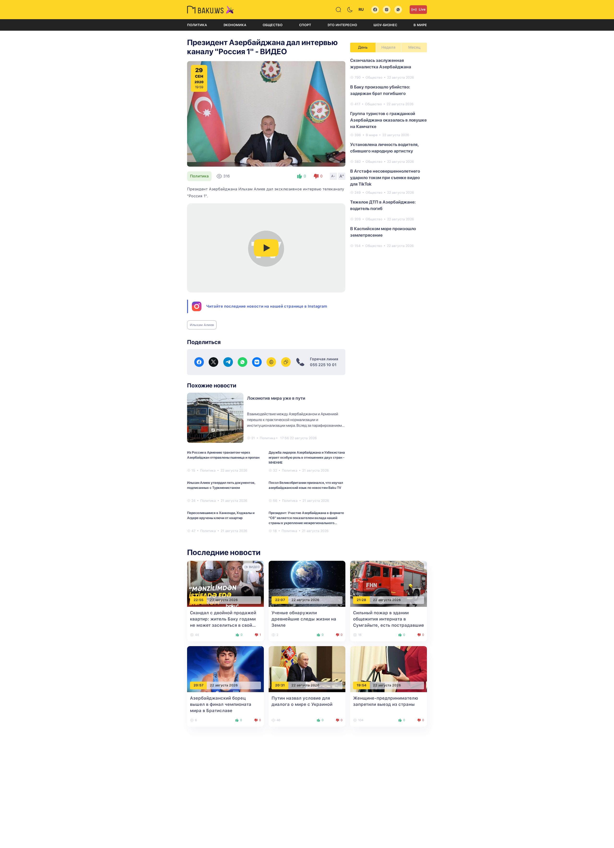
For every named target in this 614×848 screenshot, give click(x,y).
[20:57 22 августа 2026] (225, 669)
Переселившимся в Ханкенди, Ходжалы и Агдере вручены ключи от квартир (220, 515)
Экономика (234, 25)
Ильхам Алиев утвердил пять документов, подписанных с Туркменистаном (221, 485)
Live (422, 9)
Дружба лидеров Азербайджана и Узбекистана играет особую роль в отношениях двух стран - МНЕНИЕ (307, 457)
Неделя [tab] (388, 47)
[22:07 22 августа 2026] (307, 583)
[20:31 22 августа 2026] (307, 669)
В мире (420, 25)
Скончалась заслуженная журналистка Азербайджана (380, 63)
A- (333, 176)
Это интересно (342, 25)
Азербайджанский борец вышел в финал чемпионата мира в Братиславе (220, 704)
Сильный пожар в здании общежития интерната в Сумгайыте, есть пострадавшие (388, 619)
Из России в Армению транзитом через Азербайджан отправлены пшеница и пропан (223, 454)
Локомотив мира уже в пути (276, 398)
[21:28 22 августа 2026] (388, 583)
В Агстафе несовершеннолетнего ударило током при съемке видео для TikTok (385, 178)
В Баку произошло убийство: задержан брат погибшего (380, 90)
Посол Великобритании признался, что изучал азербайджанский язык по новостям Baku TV (306, 485)
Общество (273, 25)
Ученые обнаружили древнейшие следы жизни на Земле (304, 619)
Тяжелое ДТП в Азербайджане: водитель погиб (383, 205)
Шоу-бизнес (385, 25)
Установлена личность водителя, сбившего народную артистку (384, 147)
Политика (197, 25)
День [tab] (363, 47)
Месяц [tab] (414, 47)
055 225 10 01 (323, 365)
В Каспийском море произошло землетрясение (383, 232)
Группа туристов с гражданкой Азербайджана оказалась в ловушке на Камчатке (388, 120)
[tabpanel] (388, 152)
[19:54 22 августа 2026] (388, 669)
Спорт (305, 25)
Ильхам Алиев (202, 325)
